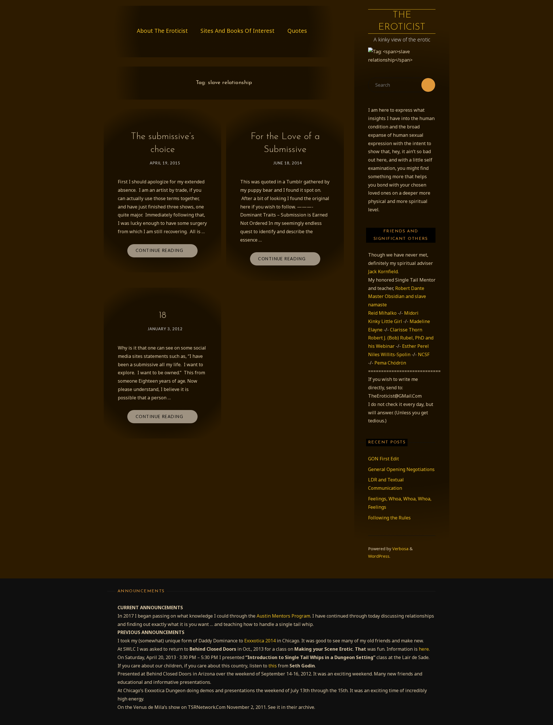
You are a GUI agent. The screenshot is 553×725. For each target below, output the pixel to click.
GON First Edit (383, 459)
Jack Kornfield (383, 271)
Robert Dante (409, 288)
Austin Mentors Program (283, 616)
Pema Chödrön (390, 363)
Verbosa (399, 548)
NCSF (423, 354)
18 (162, 315)
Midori (411, 313)
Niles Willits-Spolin (389, 354)
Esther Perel (415, 346)
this (272, 666)
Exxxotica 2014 (260, 640)
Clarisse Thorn (406, 330)
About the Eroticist (162, 31)
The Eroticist (401, 21)
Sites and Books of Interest (237, 31)
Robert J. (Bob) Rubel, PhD (396, 338)
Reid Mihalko (382, 313)
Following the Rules (389, 518)
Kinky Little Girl (385, 321)
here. (424, 649)
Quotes (297, 31)
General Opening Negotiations (401, 469)
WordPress (378, 556)
